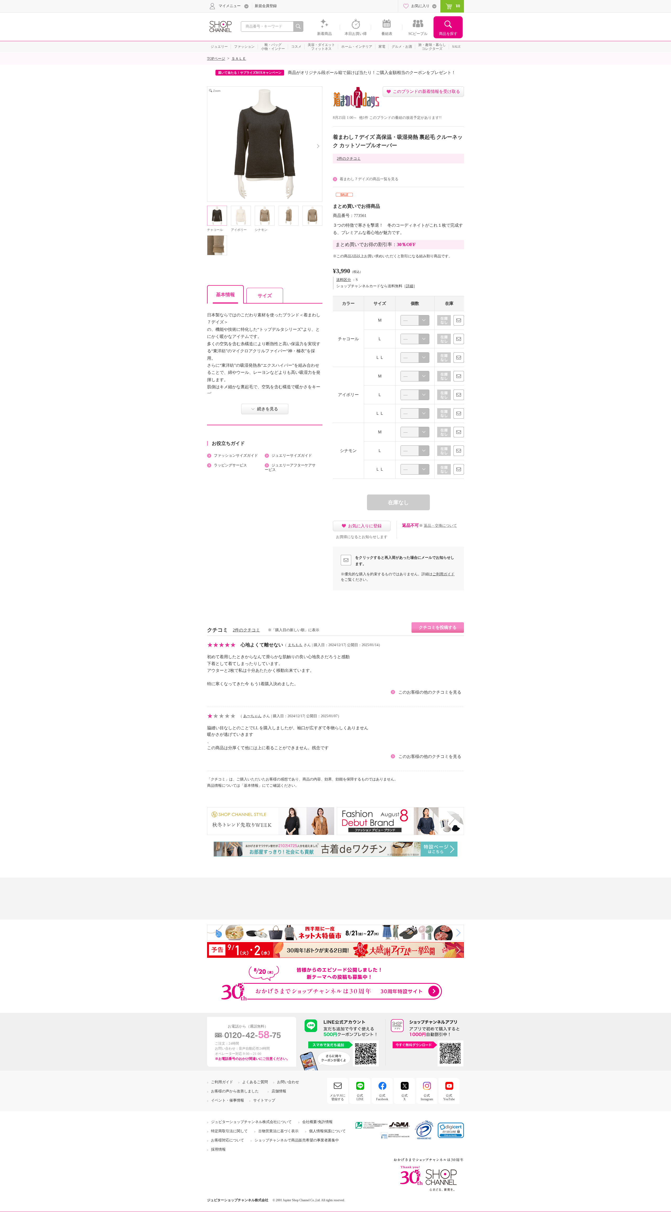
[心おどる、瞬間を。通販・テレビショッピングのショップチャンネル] (220, 26)
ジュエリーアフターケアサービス (290, 467)
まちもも (295, 645)
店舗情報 (279, 1091)
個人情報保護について (327, 1131)
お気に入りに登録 (365, 526)
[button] (451, 1130)
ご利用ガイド (443, 574)
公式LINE (360, 1097)
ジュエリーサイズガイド (292, 456)
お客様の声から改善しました (235, 1091)
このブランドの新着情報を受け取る (426, 91)
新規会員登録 (266, 6)
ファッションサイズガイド (236, 456)
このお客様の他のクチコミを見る (429, 692)
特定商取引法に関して (229, 1131)
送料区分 (343, 280)
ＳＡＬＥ (238, 59)
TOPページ (216, 59)
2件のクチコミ (349, 159)
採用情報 (218, 1149)
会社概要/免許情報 (317, 1122)
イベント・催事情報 (227, 1100)
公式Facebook (382, 1097)
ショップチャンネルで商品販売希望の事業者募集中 (297, 1140)
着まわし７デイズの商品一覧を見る (369, 179)
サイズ (265, 295)
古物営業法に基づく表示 (278, 1131)
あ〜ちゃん (252, 716)
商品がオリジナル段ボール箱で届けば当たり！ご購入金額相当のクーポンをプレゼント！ (372, 72)
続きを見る (267, 409)
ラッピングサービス (230, 465)
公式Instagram (427, 1097)
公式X (404, 1097)
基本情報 (225, 294)
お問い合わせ (288, 1082)
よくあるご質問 (255, 1082)
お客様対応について (227, 1140)
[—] (415, 320)
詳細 (409, 286)
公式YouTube (449, 1097)
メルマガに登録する (337, 1097)
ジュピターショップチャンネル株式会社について (251, 1122)
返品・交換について (440, 526)
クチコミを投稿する (438, 627)
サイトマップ (264, 1100)
